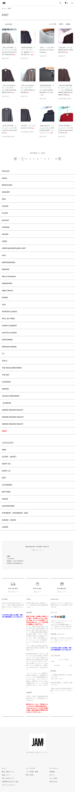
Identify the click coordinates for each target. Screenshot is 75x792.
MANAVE (5, 269)
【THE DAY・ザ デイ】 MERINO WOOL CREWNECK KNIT (65, 50)
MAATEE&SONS (8, 262)
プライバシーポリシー (9, 785)
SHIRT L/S (6, 470)
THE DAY (5, 374)
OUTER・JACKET (9, 456)
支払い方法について (8, 778)
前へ (15, 158)
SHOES (5, 498)
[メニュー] (72, 3)
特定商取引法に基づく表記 (10, 781)
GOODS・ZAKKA (9, 520)
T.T (3, 353)
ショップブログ (30, 768)
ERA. (4, 199)
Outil (4, 304)
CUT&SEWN (7, 484)
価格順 (61, 24)
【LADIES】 (7, 403)
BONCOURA (7, 185)
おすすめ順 (52, 24)
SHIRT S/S (6, 463)
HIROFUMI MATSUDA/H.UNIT (14, 248)
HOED (4, 241)
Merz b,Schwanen (9, 276)
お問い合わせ (53, 781)
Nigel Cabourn (7, 290)
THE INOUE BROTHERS (12, 367)
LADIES (5, 527)
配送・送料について (8, 772)
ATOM (31, 775)
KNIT (9, 8)
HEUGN (5, 234)
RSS (27, 775)
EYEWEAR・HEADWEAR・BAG (15, 513)
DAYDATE (6, 192)
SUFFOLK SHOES (9, 332)
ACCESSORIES (8, 506)
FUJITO (5, 213)
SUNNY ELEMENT (9, 325)
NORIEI (5, 297)
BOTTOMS (6, 491)
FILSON (5, 206)
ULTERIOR (6, 381)
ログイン (52, 775)
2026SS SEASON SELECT (12, 410)
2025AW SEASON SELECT (13, 417)
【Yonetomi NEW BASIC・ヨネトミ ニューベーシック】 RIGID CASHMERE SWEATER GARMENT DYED (65, 90)
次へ (59, 158)
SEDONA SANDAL (9, 346)
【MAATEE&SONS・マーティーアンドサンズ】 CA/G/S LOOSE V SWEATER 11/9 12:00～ (46, 90)
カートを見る (53, 778)
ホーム (3, 8)
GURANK (5, 227)
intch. (4, 255)
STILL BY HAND (8, 318)
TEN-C (4, 360)
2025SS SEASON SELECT (12, 424)
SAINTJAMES (7, 339)
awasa (4, 178)
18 (56, 159)
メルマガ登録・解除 (32, 772)
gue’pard (5, 220)
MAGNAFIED (7, 283)
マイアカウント (54, 768)
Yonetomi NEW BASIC (11, 395)
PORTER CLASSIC (9, 311)
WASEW (5, 388)
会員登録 (52, 772)
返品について (6, 775)
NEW (4, 449)
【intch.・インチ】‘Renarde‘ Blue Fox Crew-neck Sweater (46, 50)
